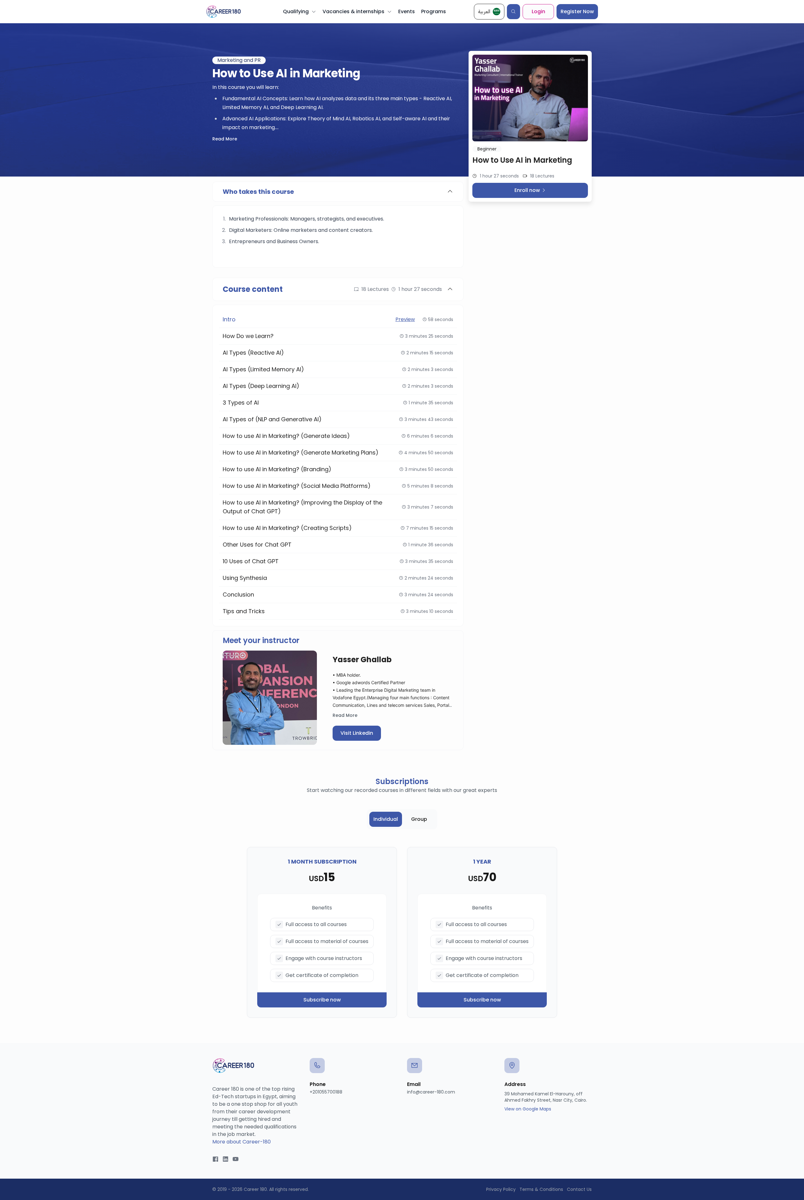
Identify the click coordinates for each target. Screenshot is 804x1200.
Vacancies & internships (353, 11)
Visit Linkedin (356, 733)
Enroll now (527, 190)
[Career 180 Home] (233, 1065)
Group (419, 819)
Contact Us (579, 1189)
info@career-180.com (431, 1092)
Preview (405, 319)
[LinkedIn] (225, 1160)
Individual (385, 819)
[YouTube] (235, 1160)
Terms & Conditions (541, 1189)
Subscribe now (322, 999)
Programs (433, 11)
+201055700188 (326, 1092)
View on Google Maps (527, 1109)
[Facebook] (215, 1160)
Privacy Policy (501, 1189)
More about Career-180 (241, 1141)
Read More (224, 139)
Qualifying (296, 11)
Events (406, 11)
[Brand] (223, 11)
